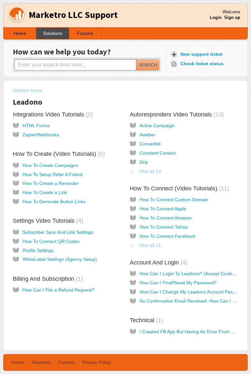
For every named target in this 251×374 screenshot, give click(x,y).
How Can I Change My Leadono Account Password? (194, 291)
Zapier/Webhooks (41, 134)
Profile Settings (38, 250)
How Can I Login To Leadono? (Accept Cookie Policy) (195, 273)
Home (20, 33)
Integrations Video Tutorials (52, 114)
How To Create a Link (45, 192)
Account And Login (158, 262)
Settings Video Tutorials (47, 220)
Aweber (147, 134)
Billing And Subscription (47, 279)
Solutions (52, 33)
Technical (145, 320)
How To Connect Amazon (166, 217)
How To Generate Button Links (54, 201)
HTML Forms (36, 125)
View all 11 (150, 245)
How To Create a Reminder (51, 183)
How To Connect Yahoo (164, 227)
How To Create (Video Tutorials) (58, 154)
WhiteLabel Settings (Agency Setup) (60, 259)
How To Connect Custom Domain (174, 199)
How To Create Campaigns (50, 165)
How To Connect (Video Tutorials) (178, 188)
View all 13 (150, 171)
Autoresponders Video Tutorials (176, 114)
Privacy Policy (96, 362)
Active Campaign (157, 125)
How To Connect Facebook (167, 236)
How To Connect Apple (163, 208)
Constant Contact (158, 153)
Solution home (27, 90)
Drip (144, 162)
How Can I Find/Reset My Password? (178, 282)
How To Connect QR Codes (51, 241)
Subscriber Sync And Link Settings (58, 232)
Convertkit (150, 143)
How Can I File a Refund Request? (58, 289)
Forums (85, 33)
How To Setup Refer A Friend (52, 174)
